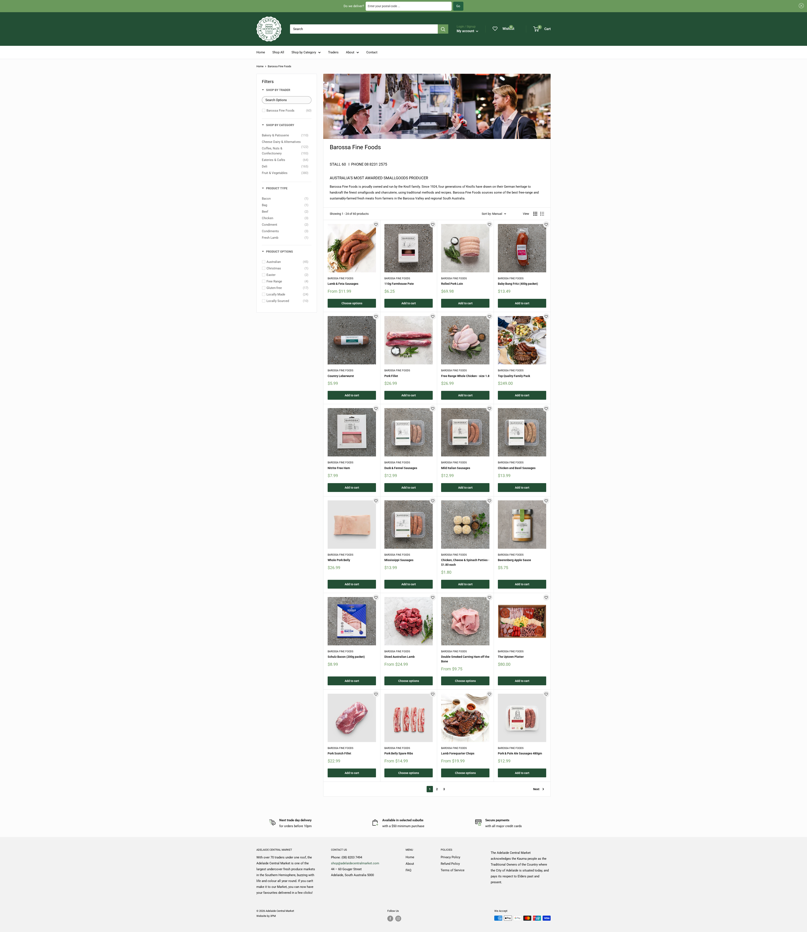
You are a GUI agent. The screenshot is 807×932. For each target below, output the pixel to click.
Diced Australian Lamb (399, 656)
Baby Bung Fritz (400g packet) (518, 283)
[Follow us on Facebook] (390, 918)
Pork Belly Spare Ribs (398, 753)
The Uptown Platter (511, 656)
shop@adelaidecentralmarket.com (355, 863)
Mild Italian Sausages (455, 468)
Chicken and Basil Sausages (516, 468)
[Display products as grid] (535, 214)
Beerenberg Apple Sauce (514, 560)
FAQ (408, 870)
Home (260, 52)
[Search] (443, 29)
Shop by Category (303, 52)
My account (466, 31)
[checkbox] (288, 110)
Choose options (352, 303)
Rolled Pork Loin (452, 283)
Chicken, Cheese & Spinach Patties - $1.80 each (465, 562)
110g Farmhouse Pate (399, 283)
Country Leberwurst (341, 376)
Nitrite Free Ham (339, 468)
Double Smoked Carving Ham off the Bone (465, 659)
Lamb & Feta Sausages (343, 283)
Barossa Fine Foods (340, 278)
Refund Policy (450, 864)
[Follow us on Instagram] (398, 918)
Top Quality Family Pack (514, 376)
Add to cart (408, 303)
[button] (800, 6)
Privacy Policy (450, 857)
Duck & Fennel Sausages (400, 468)
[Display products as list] (542, 214)
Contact (371, 52)
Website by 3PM (266, 915)
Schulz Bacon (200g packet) (346, 656)
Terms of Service (452, 870)
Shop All (278, 52)
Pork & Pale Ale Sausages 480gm (520, 753)
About (350, 52)
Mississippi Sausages (398, 560)
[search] (364, 29)
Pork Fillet (391, 376)
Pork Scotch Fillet (339, 753)
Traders (333, 52)
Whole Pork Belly (339, 560)
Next (536, 789)
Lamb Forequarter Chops (457, 753)
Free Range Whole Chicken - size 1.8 (465, 376)
